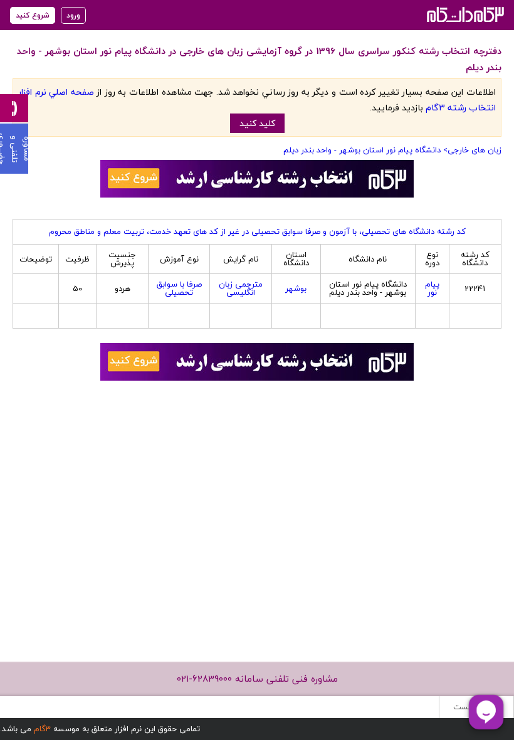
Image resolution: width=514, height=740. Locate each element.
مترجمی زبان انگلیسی (241, 288)
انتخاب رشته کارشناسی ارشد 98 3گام (464, 14)
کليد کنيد (257, 123)
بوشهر (296, 288)
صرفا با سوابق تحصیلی (179, 288)
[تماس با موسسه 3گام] (14, 108)
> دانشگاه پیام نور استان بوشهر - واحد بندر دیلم (365, 150)
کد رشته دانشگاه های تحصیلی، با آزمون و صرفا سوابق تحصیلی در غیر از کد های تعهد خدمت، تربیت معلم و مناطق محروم (257, 231)
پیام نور (432, 288)
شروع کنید (33, 15)
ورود (73, 15)
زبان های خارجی (474, 150)
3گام (42, 729)
